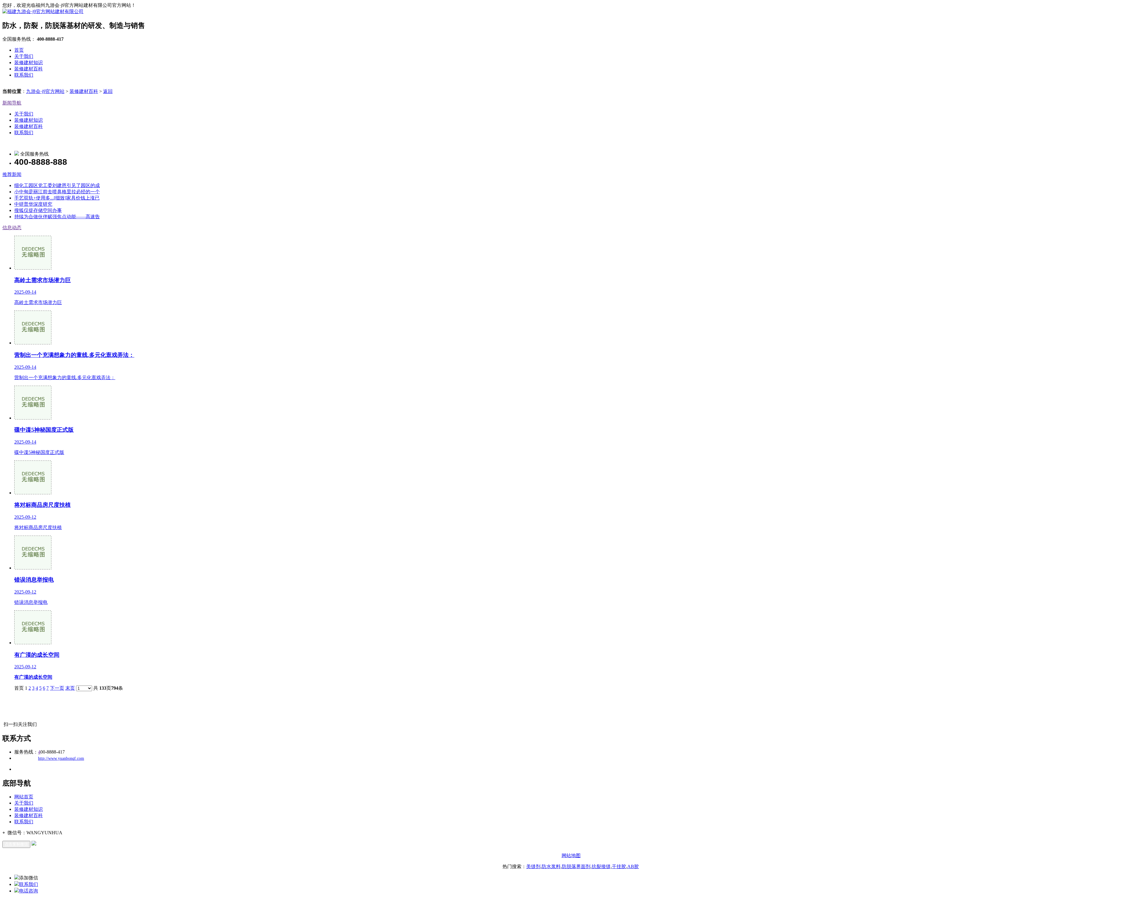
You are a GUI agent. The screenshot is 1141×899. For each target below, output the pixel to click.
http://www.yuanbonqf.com (61, 758)
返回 (108, 91)
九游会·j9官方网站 (45, 91)
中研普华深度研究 (33, 204)
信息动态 (11, 227)
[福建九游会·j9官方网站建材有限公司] (42, 11)
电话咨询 (28, 890)
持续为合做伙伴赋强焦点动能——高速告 (57, 216)
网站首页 (23, 796)
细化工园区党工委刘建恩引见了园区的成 (57, 185)
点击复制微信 (16, 844)
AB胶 (633, 866)
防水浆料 (551, 866)
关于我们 (23, 56)
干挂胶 (619, 866)
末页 (70, 688)
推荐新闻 (11, 174)
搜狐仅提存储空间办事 (38, 210)
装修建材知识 (28, 62)
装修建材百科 (28, 68)
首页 (19, 50)
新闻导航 (11, 102)
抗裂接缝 (601, 866)
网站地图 (571, 855)
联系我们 (23, 74)
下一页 (57, 688)
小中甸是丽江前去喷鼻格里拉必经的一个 (57, 191)
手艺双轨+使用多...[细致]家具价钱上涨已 (57, 197)
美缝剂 (533, 866)
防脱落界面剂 (576, 866)
